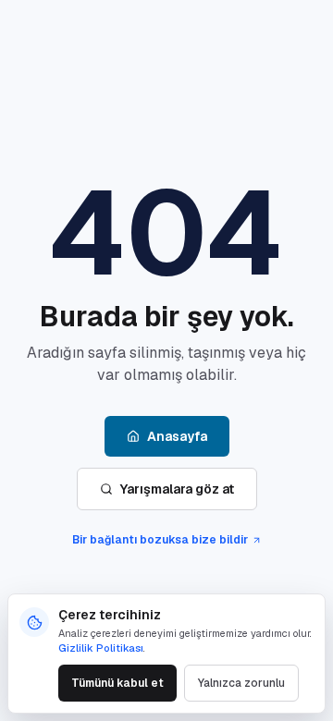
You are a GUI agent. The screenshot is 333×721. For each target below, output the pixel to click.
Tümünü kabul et (117, 683)
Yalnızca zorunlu (241, 683)
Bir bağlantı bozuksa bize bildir (160, 539)
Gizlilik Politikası (100, 648)
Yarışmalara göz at (177, 489)
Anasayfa (177, 436)
